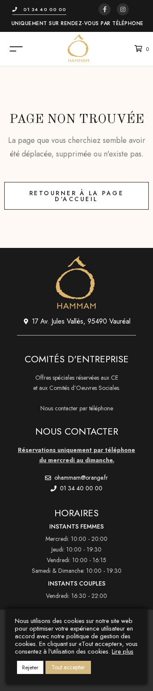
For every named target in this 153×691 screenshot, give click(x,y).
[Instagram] (123, 9)
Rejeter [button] (30, 667)
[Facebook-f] (104, 9)
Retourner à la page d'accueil (76, 196)
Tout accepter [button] (68, 667)
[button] (39, 9)
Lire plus (122, 651)
